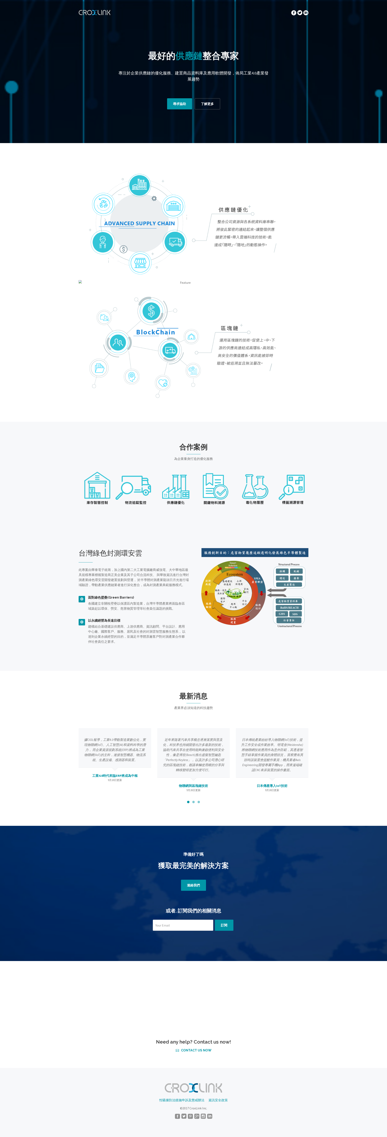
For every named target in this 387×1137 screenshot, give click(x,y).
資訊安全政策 (218, 1100)
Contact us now (196, 1050)
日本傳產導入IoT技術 (193, 786)
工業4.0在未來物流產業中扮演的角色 (272, 791)
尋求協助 (179, 104)
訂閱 (224, 925)
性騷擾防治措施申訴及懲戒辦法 (181, 1100)
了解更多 (207, 104)
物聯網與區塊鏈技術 (114, 786)
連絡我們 (193, 885)
